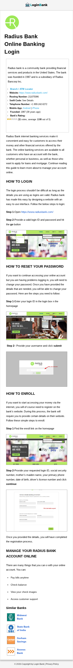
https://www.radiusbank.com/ (33, 92)
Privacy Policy (52, 664)
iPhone (35, 108)
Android (26, 108)
